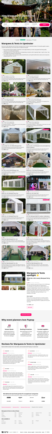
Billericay (20, 414)
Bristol (20, 420)
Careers (43, 432)
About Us (22, 432)
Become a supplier (31, 432)
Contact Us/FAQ (38, 432)
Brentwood (20, 412)
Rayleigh (37, 414)
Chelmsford (4, 416)
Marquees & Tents (16, 407)
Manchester (4, 423)
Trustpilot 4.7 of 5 (13, 432)
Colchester (37, 415)
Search (44, 2)
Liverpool (20, 422)
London (3, 420)
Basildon (20, 416)
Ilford (2, 414)
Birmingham (4, 422)
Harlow (3, 412)
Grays (20, 415)
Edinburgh (20, 423)
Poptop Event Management (6, 407)
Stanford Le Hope (39, 412)
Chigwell (3, 415)
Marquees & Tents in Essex (25, 407)
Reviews (25, 432)
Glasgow (37, 420)
